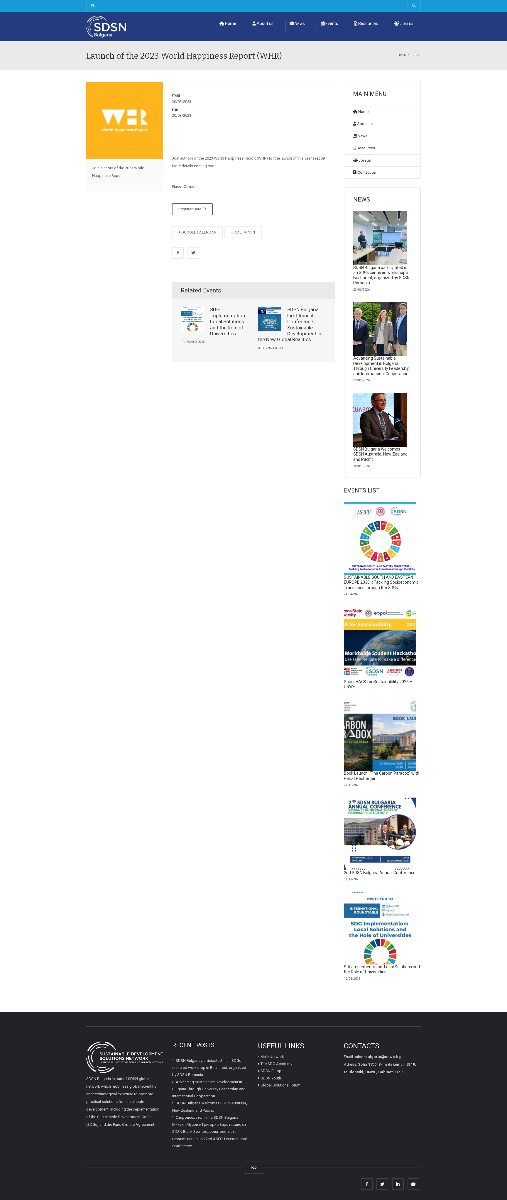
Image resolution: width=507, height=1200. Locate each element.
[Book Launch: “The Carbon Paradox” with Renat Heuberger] (380, 734)
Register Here (190, 209)
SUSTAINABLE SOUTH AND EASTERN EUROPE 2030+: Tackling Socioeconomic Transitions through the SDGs (381, 582)
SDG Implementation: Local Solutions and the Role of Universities (228, 321)
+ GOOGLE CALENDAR (197, 232)
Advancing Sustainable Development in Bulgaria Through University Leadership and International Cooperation (381, 366)
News (299, 23)
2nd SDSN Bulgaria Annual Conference (379, 872)
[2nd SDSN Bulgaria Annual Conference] (380, 834)
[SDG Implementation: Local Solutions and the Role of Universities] (380, 928)
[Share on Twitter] (193, 253)
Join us (406, 23)
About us (264, 23)
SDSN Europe (272, 1071)
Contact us (366, 172)
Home (230, 23)
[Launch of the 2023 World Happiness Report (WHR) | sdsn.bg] (106, 26)
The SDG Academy (276, 1064)
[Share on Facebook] (178, 253)
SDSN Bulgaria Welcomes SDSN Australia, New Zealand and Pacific (380, 454)
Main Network (272, 1057)
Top (253, 1167)
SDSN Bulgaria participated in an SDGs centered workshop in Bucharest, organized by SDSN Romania (381, 275)
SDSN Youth (271, 1078)
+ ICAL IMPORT (243, 232)
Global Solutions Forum (280, 1085)
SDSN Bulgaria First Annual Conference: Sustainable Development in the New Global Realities (289, 324)
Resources (367, 23)
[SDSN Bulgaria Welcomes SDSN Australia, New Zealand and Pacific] (380, 420)
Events (331, 23)
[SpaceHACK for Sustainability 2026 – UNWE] (380, 643)
